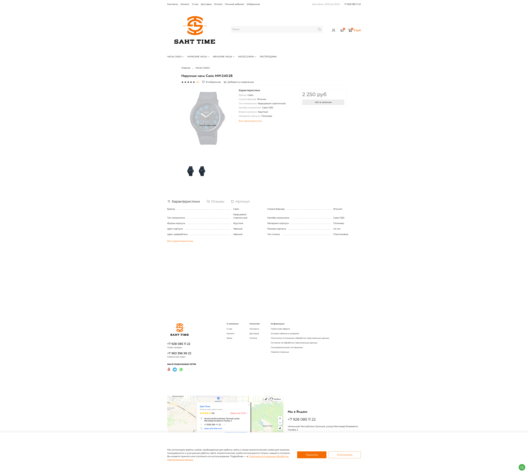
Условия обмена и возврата (285, 333)
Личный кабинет (234, 4)
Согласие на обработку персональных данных (294, 342)
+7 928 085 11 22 (352, 4)
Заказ (229, 338)
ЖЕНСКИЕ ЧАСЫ (222, 56)
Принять (312, 454)
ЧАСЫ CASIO (174, 56)
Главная (186, 68)
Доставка (206, 4)
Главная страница (280, 352)
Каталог (185, 4)
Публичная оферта (280, 329)
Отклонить (344, 454)
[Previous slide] (185, 125)
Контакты (172, 4)
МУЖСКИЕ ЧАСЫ (197, 56)
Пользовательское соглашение (287, 347)
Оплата (218, 4)
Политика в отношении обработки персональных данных (300, 338)
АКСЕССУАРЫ (246, 56)
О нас (195, 4)
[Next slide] (230, 125)
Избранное (253, 4)
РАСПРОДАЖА (268, 56)
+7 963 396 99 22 (179, 353)
